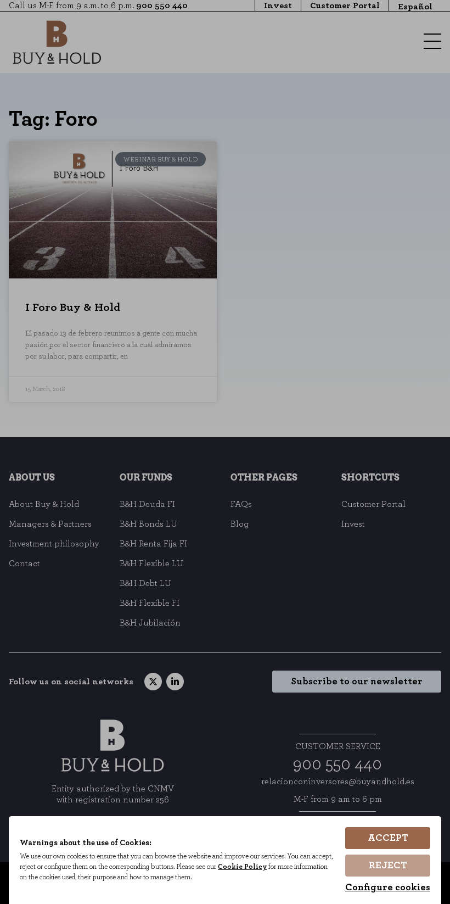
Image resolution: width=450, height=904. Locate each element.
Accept (388, 838)
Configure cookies (387, 887)
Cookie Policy (242, 866)
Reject (388, 865)
